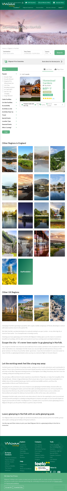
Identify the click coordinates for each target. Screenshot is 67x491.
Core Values (38, 451)
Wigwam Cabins (39, 455)
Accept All (8, 487)
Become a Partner (51, 7)
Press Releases (24, 453)
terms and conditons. (13, 483)
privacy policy (58, 481)
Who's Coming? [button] (6, 127)
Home (4, 48)
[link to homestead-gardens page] (64, 89)
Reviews (22, 457)
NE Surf (7, 464)
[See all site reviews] (42, 469)
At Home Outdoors (10, 457)
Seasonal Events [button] (7, 124)
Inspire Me (23, 447)
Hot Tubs (7, 85)
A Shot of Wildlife (10, 466)
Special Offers (60, 2)
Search (60, 7)
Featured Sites (40, 7)
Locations (23, 445)
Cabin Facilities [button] (6, 99)
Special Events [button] (6, 118)
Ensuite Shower (9, 79)
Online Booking (54, 445)
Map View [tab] (60, 69)
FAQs (21, 466)
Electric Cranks (9, 462)
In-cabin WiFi (8, 89)
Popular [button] (4, 74)
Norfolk (16, 48)
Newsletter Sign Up (55, 451)
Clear (6, 132)
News (21, 455)
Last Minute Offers (45, 2)
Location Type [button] (6, 121)
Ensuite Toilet (8, 77)
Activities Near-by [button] (7, 112)
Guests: (47, 51)
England (10, 48)
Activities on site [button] (7, 108)
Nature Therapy (9, 460)
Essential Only (18, 487)
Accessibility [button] (6, 105)
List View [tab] (48, 69)
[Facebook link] (51, 472)
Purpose (37, 453)
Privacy (22, 470)
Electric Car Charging (7, 92)
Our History (38, 445)
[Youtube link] (59, 472)
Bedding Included (9, 87)
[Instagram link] (55, 472)
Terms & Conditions (25, 468)
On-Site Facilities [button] (7, 102)
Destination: (6, 51)
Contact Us (23, 464)
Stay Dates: (27, 51)
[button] (33, 61)
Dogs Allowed (8, 95)
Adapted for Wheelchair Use (9, 82)
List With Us (38, 447)
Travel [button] (4, 115)
